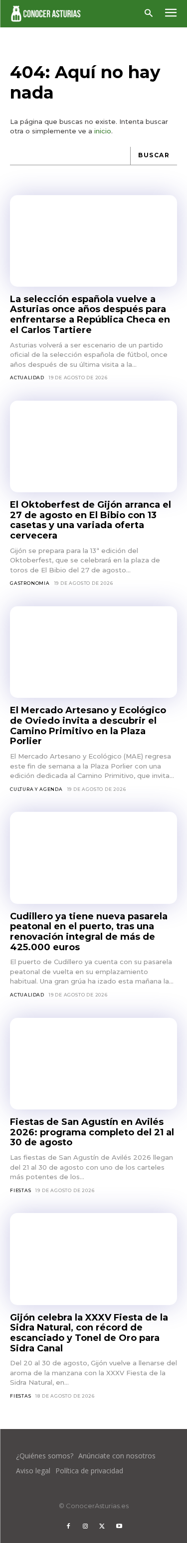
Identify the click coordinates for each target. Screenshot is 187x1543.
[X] (102, 1527)
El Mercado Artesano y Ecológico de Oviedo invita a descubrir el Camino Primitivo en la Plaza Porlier (88, 726)
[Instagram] (85, 1527)
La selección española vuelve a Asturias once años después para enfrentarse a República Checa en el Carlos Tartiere (90, 314)
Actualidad (27, 377)
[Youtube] (119, 1527)
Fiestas (20, 1190)
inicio (102, 131)
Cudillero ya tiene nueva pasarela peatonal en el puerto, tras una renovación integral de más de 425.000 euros (89, 932)
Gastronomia (30, 583)
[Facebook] (68, 1527)
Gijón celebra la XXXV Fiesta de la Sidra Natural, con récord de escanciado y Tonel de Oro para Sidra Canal (89, 1333)
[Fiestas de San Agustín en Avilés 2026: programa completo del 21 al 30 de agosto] (93, 1063)
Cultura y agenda (36, 789)
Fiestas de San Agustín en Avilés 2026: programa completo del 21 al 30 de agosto (92, 1132)
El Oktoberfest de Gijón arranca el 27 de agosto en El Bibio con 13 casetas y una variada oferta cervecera (90, 520)
